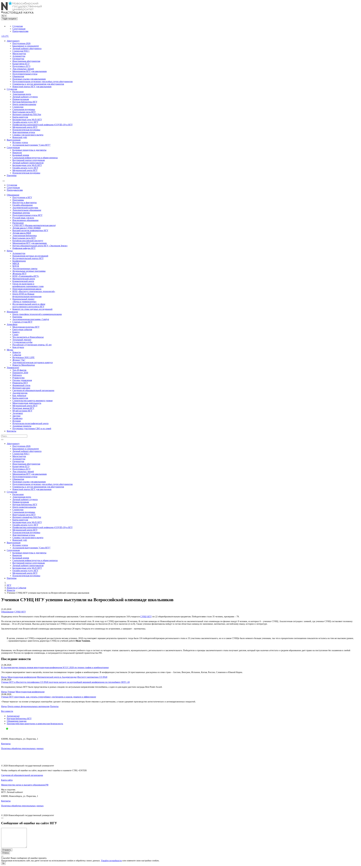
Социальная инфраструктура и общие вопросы (35, 157)
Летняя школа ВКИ (21, 233)
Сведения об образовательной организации (33, 390)
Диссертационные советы (24, 268)
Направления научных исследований (30, 256)
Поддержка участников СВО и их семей (31, 428)
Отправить (6, 850)
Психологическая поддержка (26, 130)
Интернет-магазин (21, 388)
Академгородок (19, 393)
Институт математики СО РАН (92, 677)
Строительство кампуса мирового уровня (32, 400)
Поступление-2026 (21, 43)
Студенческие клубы (22, 342)
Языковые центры (21, 212)
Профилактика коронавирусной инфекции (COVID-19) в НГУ (42, 124)
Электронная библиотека (24, 235)
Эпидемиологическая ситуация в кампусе (32, 362)
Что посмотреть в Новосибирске (28, 337)
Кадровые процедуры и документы (29, 150)
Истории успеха (20, 142)
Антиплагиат (13, 716)
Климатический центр (23, 281)
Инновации (12, 311)
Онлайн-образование (22, 205)
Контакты (11, 431)
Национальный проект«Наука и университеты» (24, 300)
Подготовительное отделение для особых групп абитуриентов (42, 81)
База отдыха (18, 347)
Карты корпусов (20, 117)
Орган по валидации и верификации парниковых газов (28, 285)
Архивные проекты (21, 426)
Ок (3, 863)
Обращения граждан (17, 721)
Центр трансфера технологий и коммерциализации (37, 314)
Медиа (10, 350)
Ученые (11, 692)
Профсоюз (17, 418)
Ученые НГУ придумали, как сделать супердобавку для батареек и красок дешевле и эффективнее (48, 697)
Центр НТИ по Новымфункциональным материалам (26, 295)
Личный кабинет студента (25, 97)
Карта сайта (7, 780)
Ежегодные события (22, 329)
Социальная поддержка (23, 109)
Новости (16, 352)
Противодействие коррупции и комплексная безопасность (35, 723)
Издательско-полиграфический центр (30, 423)
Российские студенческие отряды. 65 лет (32, 344)
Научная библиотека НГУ (24, 102)
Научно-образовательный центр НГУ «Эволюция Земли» (40, 245)
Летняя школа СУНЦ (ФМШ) (26, 228)
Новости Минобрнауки (23, 365)
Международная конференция (21, 677)
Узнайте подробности (111, 860)
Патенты (54, 706)
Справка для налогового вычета (27, 135)
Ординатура (18, 58)
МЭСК (15, 266)
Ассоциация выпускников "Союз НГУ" (31, 145)
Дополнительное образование (26, 210)
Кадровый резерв (20, 155)
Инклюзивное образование (25, 220)
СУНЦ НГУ (20, 612)
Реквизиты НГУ (20, 383)
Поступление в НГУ (22, 197)
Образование (13, 195)
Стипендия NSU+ (21, 51)
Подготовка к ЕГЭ (21, 66)
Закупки (16, 416)
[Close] (2, 856)
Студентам (17, 26)
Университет (13, 367)
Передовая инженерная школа (26, 289)
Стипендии (17, 107)
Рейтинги (17, 375)
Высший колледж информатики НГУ (30, 230)
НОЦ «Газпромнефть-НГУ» (25, 276)
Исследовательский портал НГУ (28, 258)
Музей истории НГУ (22, 411)
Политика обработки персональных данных (22, 748)
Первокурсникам (20, 99)
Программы (18, 200)
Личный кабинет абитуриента (26, 48)
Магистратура (19, 53)
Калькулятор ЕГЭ (20, 63)
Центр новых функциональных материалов (28, 706)
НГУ (9, 585)
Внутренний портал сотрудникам (28, 160)
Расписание (18, 91)
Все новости (7, 711)
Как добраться (19, 395)
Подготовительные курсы (24, 74)
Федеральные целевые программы (29, 271)
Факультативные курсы (23, 132)
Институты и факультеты (24, 202)
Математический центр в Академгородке (57, 677)
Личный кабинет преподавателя (27, 163)
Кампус (16, 332)
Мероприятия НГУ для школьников (29, 71)
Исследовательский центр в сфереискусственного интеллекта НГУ (28, 305)
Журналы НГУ (19, 273)
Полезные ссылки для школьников (29, 79)
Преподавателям (20, 31)
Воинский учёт (19, 137)
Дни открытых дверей (23, 69)
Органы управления (22, 380)
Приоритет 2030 (20, 372)
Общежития (18, 76)
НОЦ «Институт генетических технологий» (33, 291)
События (16, 355)
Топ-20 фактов (19, 370)
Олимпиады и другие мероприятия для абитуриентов (38, 84)
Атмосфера (12, 324)
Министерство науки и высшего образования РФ (25, 785)
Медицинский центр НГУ (25, 127)
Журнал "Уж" (18, 360)
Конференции (19, 261)
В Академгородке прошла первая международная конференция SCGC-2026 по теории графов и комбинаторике (55, 667)
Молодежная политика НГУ (25, 327)
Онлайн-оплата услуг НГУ (25, 122)
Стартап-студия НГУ (22, 322)
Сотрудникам (18, 29)
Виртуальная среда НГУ (24, 112)
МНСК (15, 263)
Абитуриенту (13, 41)
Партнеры (11, 175)
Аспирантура (18, 56)
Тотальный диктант (21, 339)
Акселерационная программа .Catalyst (30, 319)
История (16, 421)
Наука (10, 251)
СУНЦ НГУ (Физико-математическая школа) (34, 225)
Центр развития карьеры (24, 104)
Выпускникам (13, 140)
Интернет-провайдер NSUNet (26, 114)
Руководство (18, 378)
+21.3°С (5, 36)
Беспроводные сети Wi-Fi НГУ (27, 119)
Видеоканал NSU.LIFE (23, 357)
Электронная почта (21, 94)
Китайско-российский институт (27, 240)
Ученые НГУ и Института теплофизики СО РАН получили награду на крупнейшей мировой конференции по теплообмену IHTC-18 (65, 682)
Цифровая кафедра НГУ (24, 248)
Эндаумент (17, 413)
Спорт (15, 334)
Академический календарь (25, 207)
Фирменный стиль (21, 385)
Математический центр (23, 278)
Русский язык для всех (23, 218)
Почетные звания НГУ (23, 408)
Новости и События (16, 588)
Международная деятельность (26, 403)
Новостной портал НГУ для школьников (31, 86)
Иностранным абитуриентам (26, 61)
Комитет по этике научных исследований (32, 309)
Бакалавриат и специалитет (25, 46)
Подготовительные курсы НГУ (27, 215)
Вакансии (17, 152)
